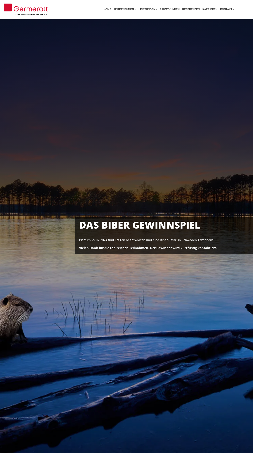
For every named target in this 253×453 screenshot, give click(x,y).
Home (107, 9)
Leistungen (147, 9)
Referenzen (191, 9)
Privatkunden (169, 9)
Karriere (209, 9)
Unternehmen (124, 9)
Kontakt (226, 9)
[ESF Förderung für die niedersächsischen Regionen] (243, 9)
